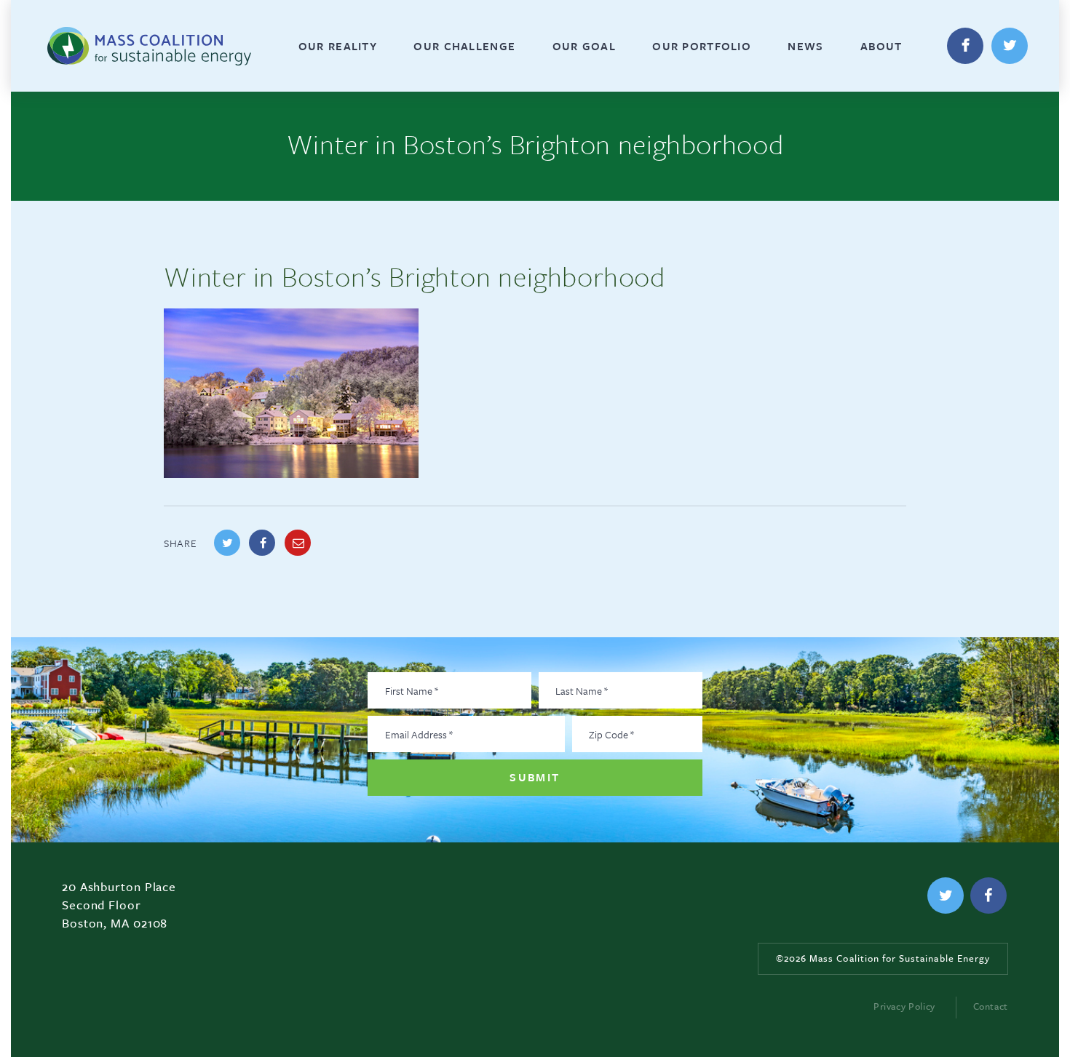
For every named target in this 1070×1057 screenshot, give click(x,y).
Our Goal (584, 46)
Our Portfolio (701, 46)
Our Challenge (464, 46)
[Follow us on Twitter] (945, 895)
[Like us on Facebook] (988, 895)
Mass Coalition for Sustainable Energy (139, 46)
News (805, 46)
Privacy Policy (904, 1006)
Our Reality (337, 46)
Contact (990, 1006)
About (881, 46)
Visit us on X (1009, 46)
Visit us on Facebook (965, 46)
